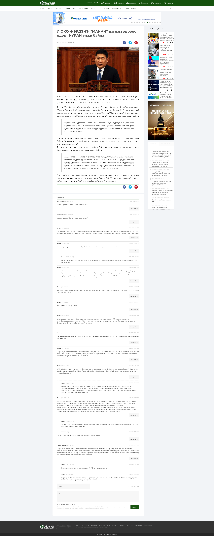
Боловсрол (104, 8)
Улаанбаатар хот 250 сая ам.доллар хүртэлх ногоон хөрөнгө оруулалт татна (160, 164)
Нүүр (42, 8)
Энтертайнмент (148, 525)
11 (157, 22)
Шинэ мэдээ (154, 28)
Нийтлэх (135, 507)
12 (160, 22)
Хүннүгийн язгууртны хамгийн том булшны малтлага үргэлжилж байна (161, 183)
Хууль (50, 8)
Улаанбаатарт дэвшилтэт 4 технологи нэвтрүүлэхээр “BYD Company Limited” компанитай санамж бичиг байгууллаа (161, 154)
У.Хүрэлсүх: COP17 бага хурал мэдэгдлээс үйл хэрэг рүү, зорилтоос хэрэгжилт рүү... (167, 61)
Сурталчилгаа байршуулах (91, 527)
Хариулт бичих (134, 208)
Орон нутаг (116, 8)
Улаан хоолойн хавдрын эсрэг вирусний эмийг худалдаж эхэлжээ (166, 48)
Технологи (122, 525)
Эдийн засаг (70, 8)
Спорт (93, 8)
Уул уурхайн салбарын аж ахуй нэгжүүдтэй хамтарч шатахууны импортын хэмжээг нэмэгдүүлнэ (167, 37)
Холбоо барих (103, 527)
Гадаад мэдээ (130, 8)
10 (155, 22)
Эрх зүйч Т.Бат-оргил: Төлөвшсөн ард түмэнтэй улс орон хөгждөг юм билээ (161, 173)
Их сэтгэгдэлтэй (166, 144)
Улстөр (59, 8)
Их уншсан (153, 144)
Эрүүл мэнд (83, 8)
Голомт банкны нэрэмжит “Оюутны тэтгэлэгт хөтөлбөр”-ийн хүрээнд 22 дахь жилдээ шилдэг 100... (166, 84)
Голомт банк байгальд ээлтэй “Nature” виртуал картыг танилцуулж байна (166, 96)
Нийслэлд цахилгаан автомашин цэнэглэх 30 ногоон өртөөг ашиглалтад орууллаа (166, 72)
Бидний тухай (79, 527)
